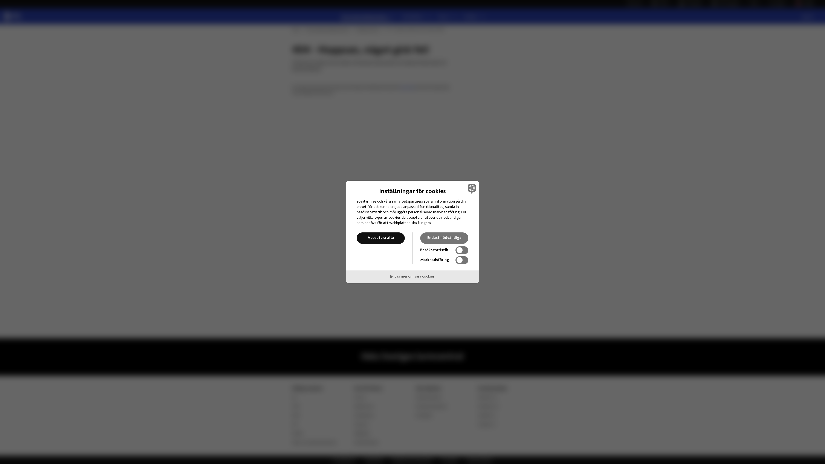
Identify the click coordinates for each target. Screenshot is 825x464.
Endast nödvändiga (444, 238)
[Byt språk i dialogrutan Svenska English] (471, 189)
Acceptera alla (381, 238)
